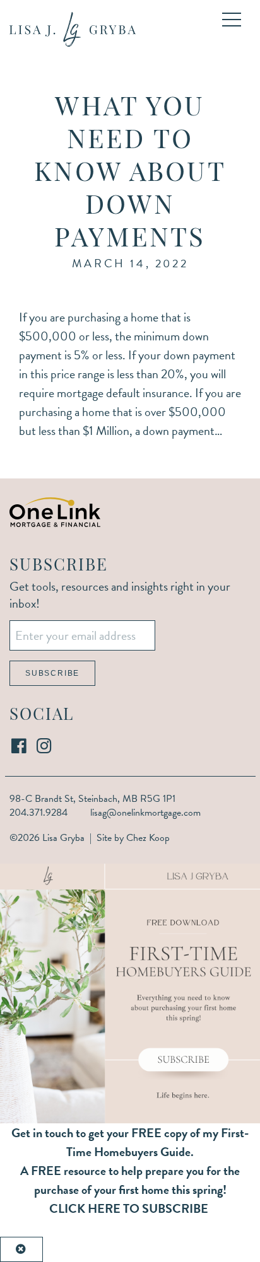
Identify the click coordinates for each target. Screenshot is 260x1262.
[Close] (21, 1249)
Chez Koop (148, 837)
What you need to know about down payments (130, 174)
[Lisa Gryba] (72, 29)
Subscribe (52, 673)
